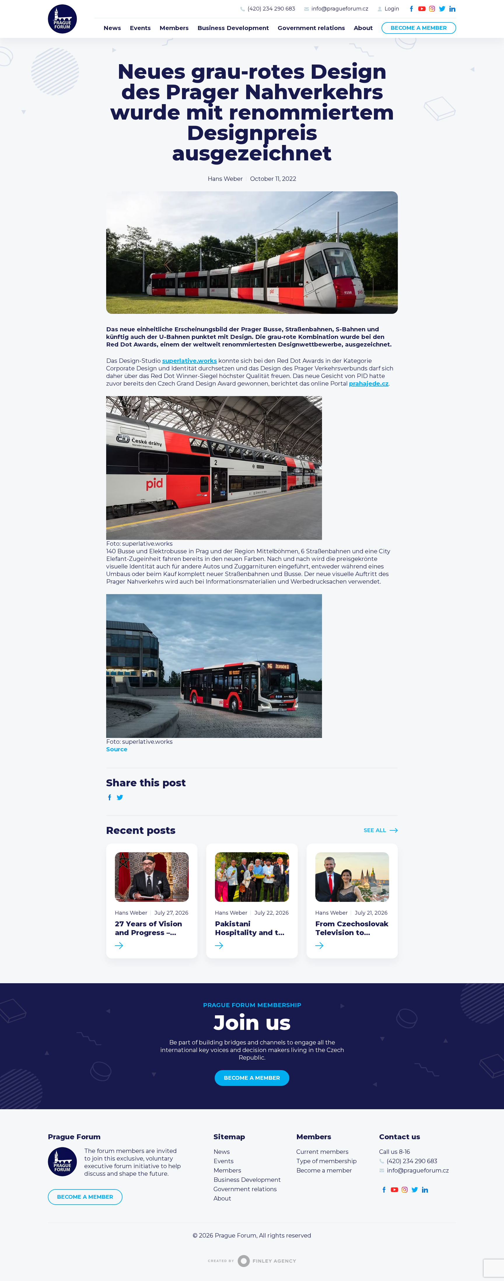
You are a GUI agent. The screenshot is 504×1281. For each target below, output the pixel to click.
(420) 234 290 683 (271, 9)
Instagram (432, 9)
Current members (322, 1151)
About (363, 28)
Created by (221, 1261)
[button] (252, 543)
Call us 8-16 (394, 1151)
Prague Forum (62, 19)
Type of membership (326, 1161)
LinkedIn (452, 9)
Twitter (442, 9)
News (112, 28)
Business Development (233, 28)
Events (140, 28)
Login (392, 9)
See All (375, 830)
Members (174, 28)
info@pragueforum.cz (340, 9)
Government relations (311, 28)
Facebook (411, 9)
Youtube (422, 9)
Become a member (419, 28)
